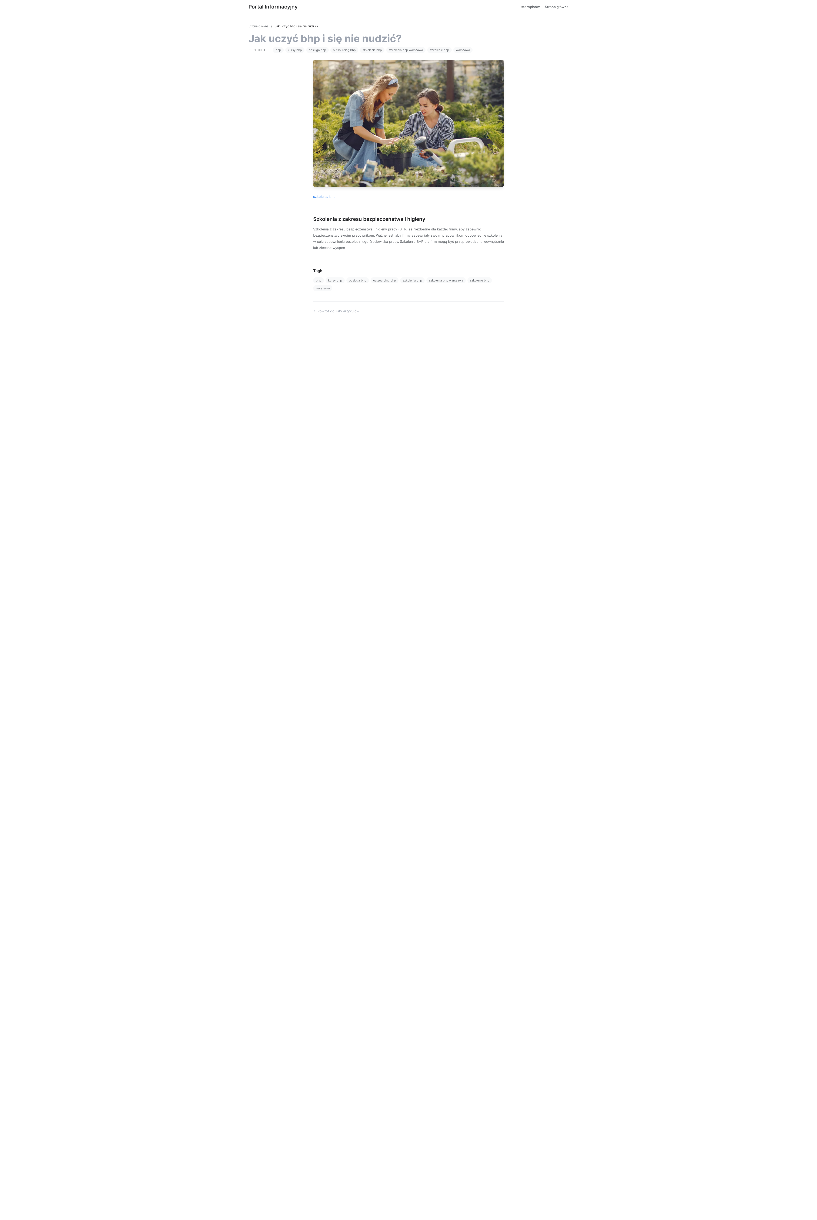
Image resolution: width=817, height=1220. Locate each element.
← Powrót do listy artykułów (336, 311)
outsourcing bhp (344, 50)
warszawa (463, 50)
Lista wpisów (529, 7)
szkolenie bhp (439, 50)
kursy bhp (295, 50)
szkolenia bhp (372, 50)
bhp (278, 50)
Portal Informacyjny (273, 7)
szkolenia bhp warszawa (406, 50)
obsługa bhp (317, 50)
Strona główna (556, 7)
